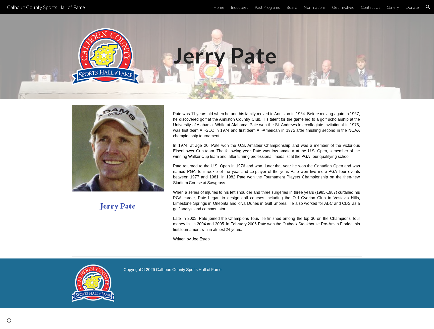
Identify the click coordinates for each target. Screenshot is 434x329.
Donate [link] (412, 7)
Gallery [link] (393, 7)
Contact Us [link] (370, 7)
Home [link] (218, 7)
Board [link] (291, 7)
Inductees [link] (239, 7)
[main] (266, 50)
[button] (428, 7)
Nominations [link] (314, 7)
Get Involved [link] (343, 7)
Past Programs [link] (267, 7)
